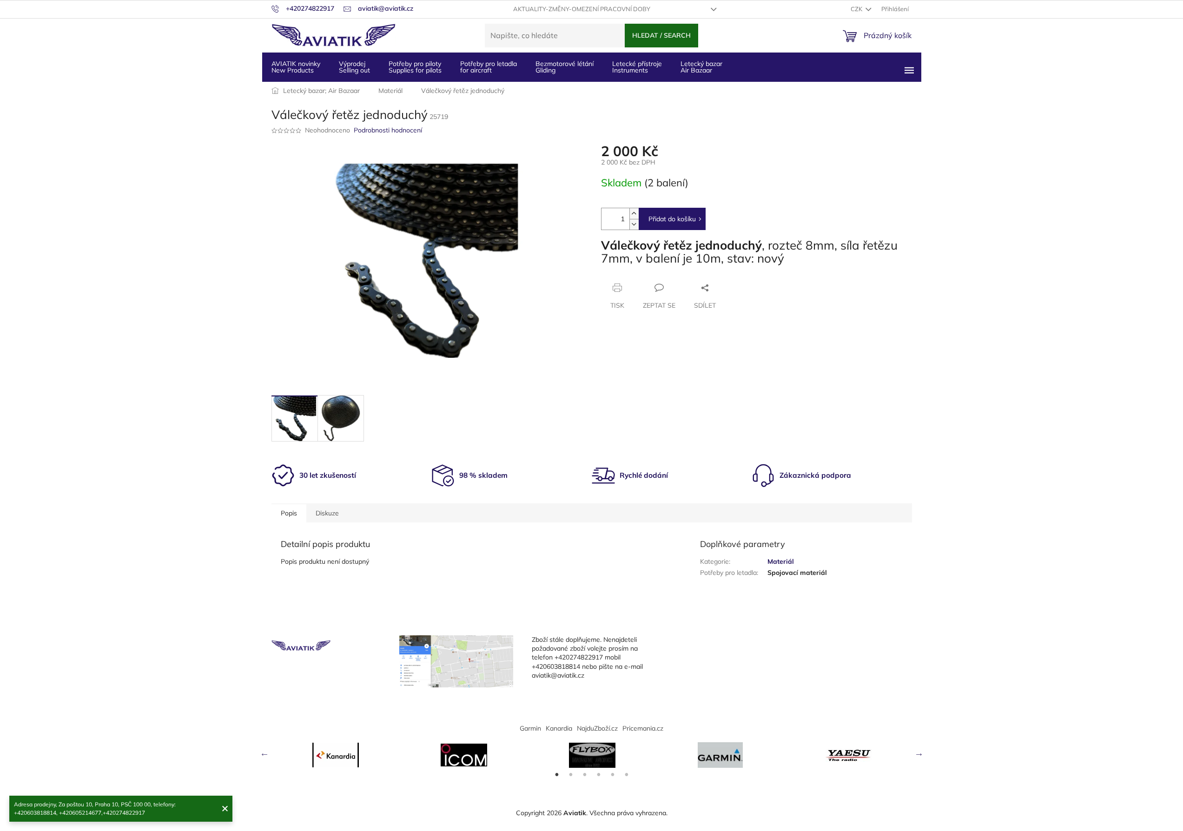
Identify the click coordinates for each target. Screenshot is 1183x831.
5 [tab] (612, 774)
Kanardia (559, 728)
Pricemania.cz (642, 728)
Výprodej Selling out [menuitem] (354, 66)
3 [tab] (584, 774)
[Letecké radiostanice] (463, 755)
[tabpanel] (335, 755)
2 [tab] (570, 774)
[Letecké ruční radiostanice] (848, 755)
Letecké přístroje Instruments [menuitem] (637, 66)
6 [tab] (626, 774)
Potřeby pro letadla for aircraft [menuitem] (488, 66)
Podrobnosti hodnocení (388, 130)
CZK (857, 9)
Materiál (780, 561)
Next (919, 753)
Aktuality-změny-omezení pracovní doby (581, 9)
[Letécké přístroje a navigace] (720, 755)
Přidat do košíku (672, 219)
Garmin (530, 728)
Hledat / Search (661, 35)
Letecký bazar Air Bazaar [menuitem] (701, 66)
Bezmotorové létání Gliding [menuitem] (564, 66)
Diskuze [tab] (327, 513)
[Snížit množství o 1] (634, 224)
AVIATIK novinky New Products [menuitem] (295, 66)
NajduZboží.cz (597, 728)
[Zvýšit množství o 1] (634, 213)
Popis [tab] (289, 513)
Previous (264, 753)
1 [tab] (557, 774)
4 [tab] (598, 774)
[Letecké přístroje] (592, 755)
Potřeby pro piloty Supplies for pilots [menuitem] (415, 66)
